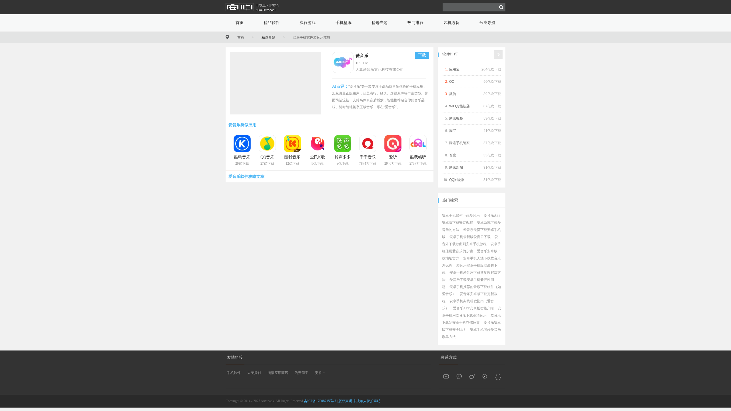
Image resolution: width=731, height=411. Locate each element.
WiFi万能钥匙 (459, 106)
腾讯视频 (456, 118)
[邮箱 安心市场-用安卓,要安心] (446, 376)
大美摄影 (254, 373)
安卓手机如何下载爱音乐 (461, 215)
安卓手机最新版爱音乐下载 (470, 237)
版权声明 (345, 401)
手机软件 (234, 373)
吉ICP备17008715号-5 (320, 401)
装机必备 (451, 23)
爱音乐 (362, 55)
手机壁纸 (344, 23)
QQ (451, 82)
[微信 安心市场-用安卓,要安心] (459, 376)
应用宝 (454, 69)
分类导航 (487, 23)
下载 (422, 55)
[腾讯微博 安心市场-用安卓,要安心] (485, 376)
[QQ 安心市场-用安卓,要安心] (498, 376)
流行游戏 (308, 23)
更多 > (320, 373)
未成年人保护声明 (366, 401)
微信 (452, 94)
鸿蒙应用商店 (278, 373)
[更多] (498, 54)
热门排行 (415, 23)
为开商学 (301, 373)
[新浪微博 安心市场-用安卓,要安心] (472, 376)
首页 (240, 23)
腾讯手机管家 (459, 143)
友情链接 (235, 357)
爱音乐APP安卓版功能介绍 (473, 308)
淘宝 (452, 131)
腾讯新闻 (456, 168)
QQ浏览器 (457, 180)
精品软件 (272, 23)
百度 (452, 155)
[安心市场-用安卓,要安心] (253, 13)
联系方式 (449, 357)
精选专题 (379, 23)
